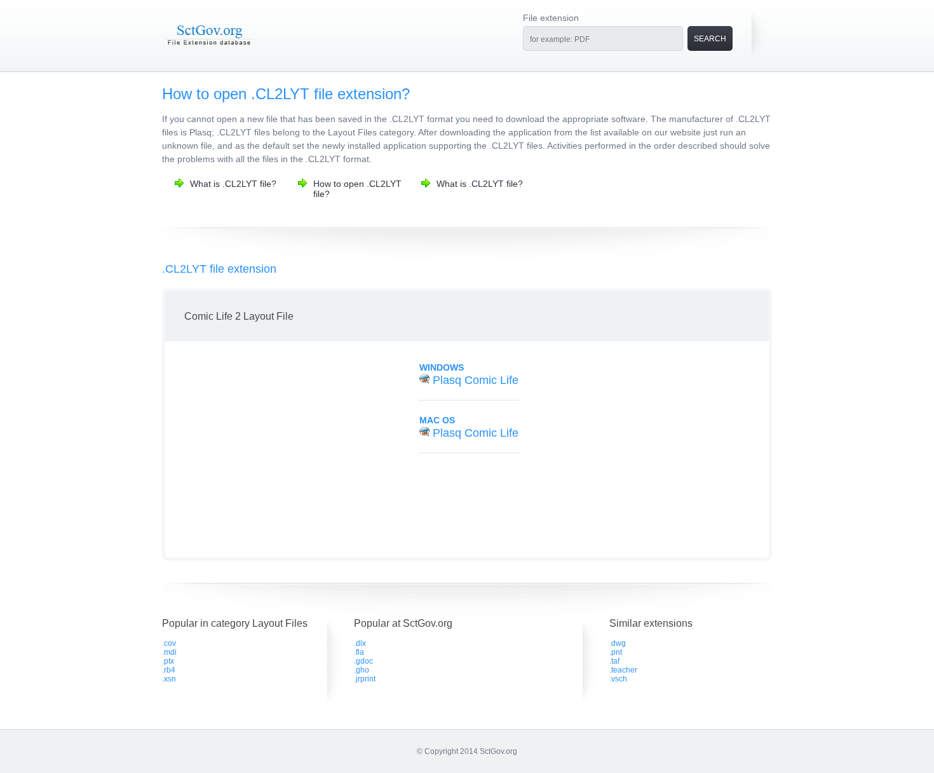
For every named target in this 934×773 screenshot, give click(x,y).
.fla (359, 652)
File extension (551, 18)
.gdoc (363, 661)
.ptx (168, 661)
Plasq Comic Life (475, 380)
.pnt (615, 652)
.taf (614, 661)
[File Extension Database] (209, 45)
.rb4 (168, 670)
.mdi (169, 652)
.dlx (360, 643)
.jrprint (365, 678)
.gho (361, 670)
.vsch (618, 678)
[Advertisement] (278, 449)
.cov (169, 643)
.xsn (169, 678)
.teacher (623, 670)
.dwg (617, 643)
